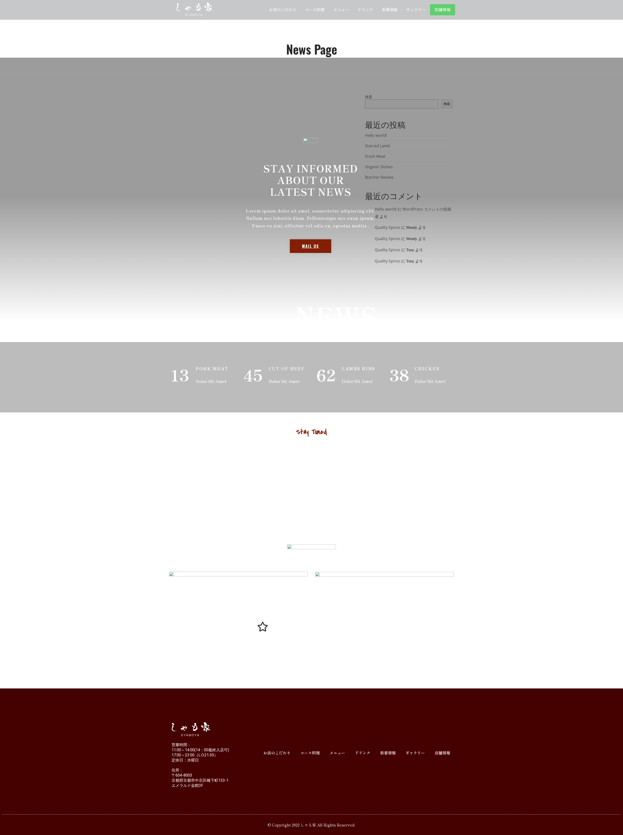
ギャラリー (416, 9)
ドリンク (365, 9)
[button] (310, 246)
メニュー (341, 9)
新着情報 (389, 9)
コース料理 (314, 9)
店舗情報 (442, 9)
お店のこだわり (282, 9)
